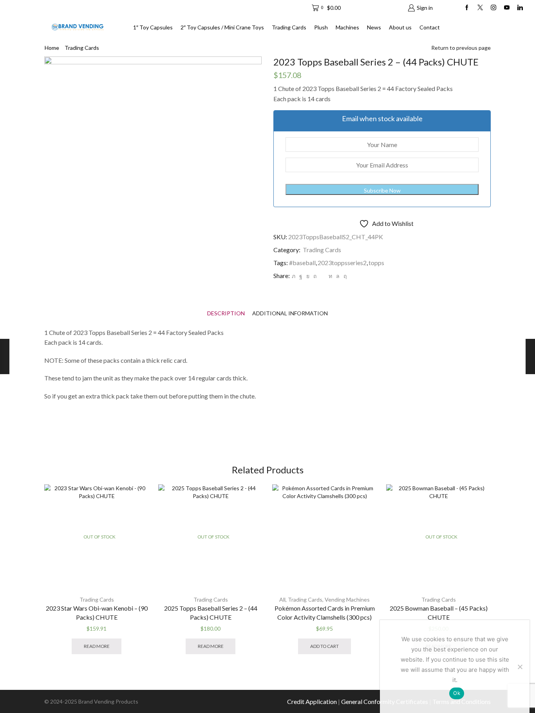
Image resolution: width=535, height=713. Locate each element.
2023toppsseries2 (342, 262)
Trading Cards (289, 27)
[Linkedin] (520, 8)
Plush (321, 27)
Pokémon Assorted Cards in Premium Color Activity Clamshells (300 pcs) (325, 612)
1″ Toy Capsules (153, 27)
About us (400, 27)
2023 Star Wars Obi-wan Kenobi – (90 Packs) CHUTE (97, 612)
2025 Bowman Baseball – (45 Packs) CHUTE (439, 612)
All (282, 599)
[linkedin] (330, 276)
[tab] (226, 313)
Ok (456, 693)
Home (52, 47)
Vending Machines (347, 599)
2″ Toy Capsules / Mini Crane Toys (222, 27)
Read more (97, 646)
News (374, 27)
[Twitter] (480, 8)
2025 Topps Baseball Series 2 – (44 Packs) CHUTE (210, 612)
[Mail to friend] (322, 276)
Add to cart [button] (324, 646)
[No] (520, 667)
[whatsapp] (338, 276)
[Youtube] (507, 8)
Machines (347, 27)
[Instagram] (493, 8)
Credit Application (312, 701)
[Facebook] (467, 8)
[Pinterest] (314, 276)
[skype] (344, 276)
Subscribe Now (382, 190)
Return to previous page (461, 47)
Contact (429, 27)
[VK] (307, 276)
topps (376, 262)
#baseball (302, 262)
